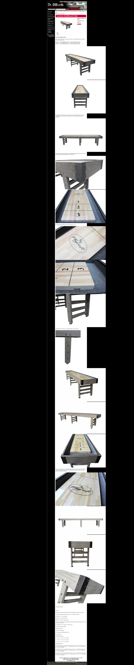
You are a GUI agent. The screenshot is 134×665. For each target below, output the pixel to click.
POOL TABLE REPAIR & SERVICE (51, 29)
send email (75, 1)
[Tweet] (57, 33)
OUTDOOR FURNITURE (50, 32)
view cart (84, 1)
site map (80, 1)
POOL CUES (49, 13)
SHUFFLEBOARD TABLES (63, 11)
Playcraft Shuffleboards (73, 11)
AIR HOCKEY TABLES (51, 16)
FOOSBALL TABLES (51, 23)
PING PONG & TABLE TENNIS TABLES (51, 21)
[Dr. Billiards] (60, 5)
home (61, 1)
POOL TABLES (50, 11)
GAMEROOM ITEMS (51, 27)
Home (56, 11)
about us (65, 1)
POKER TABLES (50, 25)
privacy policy (70, 1)
